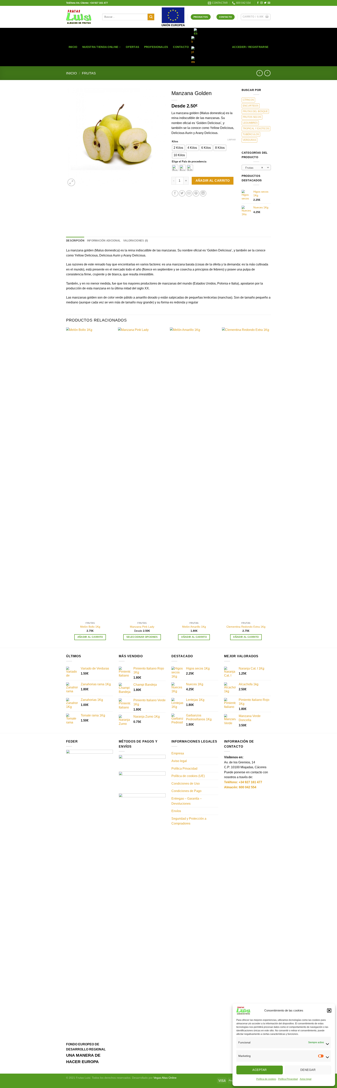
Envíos (176, 811)
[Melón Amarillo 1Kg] (194, 473)
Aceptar (259, 1069)
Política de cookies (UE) (188, 776)
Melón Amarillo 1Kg (194, 626)
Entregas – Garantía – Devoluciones (186, 801)
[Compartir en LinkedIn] (203, 193)
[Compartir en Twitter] (182, 193)
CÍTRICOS (248, 100)
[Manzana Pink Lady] (142, 473)
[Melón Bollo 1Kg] (90, 473)
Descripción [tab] (75, 240)
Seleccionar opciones (142, 637)
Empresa (177, 753)
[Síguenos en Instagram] (261, 3)
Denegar (308, 1069)
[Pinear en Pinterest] (196, 193)
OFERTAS (132, 46)
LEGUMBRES (250, 123)
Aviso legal (305, 1079)
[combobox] (256, 167)
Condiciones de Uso (185, 783)
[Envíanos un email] (269, 3)
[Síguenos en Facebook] (258, 3)
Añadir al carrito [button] (90, 637)
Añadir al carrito (213, 180)
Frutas (89, 73)
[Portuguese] (193, 50)
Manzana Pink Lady (142, 626)
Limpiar (231, 139)
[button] (329, 1010)
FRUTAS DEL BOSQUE (255, 111)
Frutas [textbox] (254, 167)
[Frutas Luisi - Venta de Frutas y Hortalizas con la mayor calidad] (81, 17)
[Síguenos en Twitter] (265, 3)
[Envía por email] (189, 193)
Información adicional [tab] (104, 240)
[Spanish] (196, 32)
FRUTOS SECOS (252, 117)
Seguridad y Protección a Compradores (188, 821)
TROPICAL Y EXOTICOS (256, 128)
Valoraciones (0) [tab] (135, 240)
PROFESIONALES (156, 46)
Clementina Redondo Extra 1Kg (245, 626)
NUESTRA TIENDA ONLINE (100, 46)
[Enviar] (151, 17)
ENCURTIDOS (250, 106)
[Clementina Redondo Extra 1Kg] (246, 473)
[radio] (178, 148)
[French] (193, 40)
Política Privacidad (288, 1079)
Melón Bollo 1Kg (90, 626)
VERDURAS (249, 140)
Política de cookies (266, 1079)
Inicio (71, 73)
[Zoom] (71, 182)
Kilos (175, 141)
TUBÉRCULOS (251, 134)
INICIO (73, 46)
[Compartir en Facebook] (175, 193)
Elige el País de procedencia (189, 161)
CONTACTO (181, 46)
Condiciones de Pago (186, 791)
